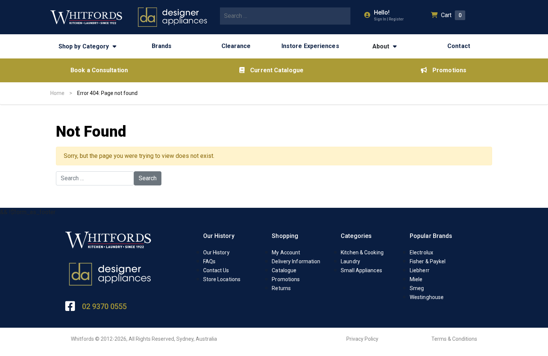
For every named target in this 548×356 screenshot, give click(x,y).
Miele (416, 279)
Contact (458, 46)
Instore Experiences (310, 46)
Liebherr (419, 270)
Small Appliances (361, 270)
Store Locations (222, 279)
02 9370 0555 (104, 306)
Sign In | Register (389, 19)
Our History (218, 235)
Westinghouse (427, 297)
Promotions (449, 70)
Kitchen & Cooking (362, 252)
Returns (281, 288)
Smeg (417, 288)
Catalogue (284, 270)
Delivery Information (296, 261)
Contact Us (216, 270)
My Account (286, 252)
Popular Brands (431, 235)
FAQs (209, 261)
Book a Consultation (99, 70)
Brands (162, 46)
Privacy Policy (362, 339)
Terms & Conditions (454, 339)
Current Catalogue (276, 70)
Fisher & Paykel (428, 261)
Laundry (350, 261)
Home (57, 93)
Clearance (236, 46)
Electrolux (421, 252)
